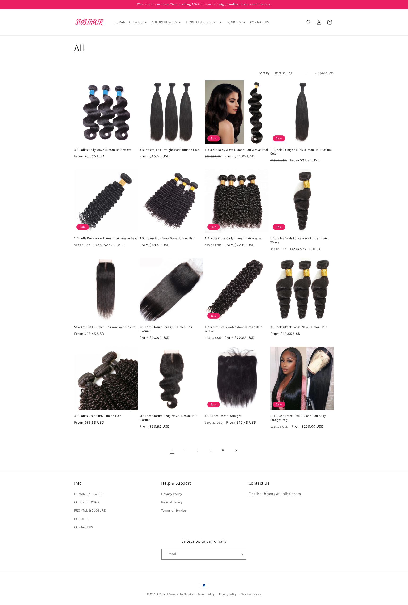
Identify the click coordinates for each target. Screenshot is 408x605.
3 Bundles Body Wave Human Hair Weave (103, 150)
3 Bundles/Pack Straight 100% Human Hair (169, 150)
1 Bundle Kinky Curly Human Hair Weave (233, 238)
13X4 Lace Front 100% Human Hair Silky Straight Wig (298, 418)
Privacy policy (228, 594)
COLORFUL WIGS (86, 502)
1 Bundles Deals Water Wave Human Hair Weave (233, 329)
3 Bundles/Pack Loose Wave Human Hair (298, 327)
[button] (130, 22)
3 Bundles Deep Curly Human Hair (97, 416)
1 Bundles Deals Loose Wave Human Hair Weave (298, 240)
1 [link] (172, 450)
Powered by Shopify (181, 594)
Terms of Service (173, 510)
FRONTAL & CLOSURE (90, 510)
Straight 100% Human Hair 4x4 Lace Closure (104, 327)
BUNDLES (81, 519)
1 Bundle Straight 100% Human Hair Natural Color (301, 152)
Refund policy (206, 594)
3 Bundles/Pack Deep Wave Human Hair (167, 238)
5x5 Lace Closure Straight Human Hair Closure (166, 329)
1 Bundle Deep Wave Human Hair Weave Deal (105, 238)
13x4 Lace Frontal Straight (223, 416)
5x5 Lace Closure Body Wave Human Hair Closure (168, 418)
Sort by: (264, 73)
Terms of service (251, 594)
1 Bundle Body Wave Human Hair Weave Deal (236, 150)
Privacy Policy (171, 494)
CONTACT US (83, 527)
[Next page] (236, 450)
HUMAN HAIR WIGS (88, 494)
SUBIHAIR (162, 594)
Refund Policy (171, 502)
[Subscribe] (241, 554)
